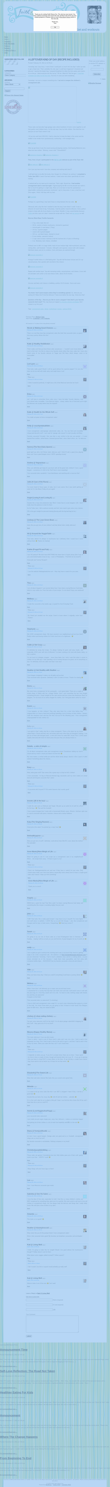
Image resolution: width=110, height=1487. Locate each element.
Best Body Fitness (65, 17)
